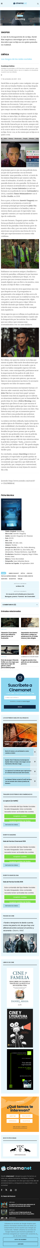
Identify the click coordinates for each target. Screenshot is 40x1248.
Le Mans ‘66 (20, 586)
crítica (23, 573)
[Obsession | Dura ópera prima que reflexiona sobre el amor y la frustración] (10, 622)
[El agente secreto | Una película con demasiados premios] (30, 650)
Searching (4, 579)
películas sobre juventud (25, 576)
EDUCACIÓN (26, 1116)
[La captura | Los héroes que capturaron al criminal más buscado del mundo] (4, 1205)
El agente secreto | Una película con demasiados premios (29, 662)
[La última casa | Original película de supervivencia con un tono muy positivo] (4, 1212)
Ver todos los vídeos (11, 824)
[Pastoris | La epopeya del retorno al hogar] (20, 735)
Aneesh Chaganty (14, 573)
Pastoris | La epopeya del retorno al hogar (18, 743)
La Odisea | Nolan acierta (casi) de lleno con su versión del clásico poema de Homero (18, 781)
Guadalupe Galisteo (8, 66)
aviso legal (26, 701)
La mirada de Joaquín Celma (29, 656)
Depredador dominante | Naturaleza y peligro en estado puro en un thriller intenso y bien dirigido (29, 635)
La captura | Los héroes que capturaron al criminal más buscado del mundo (22, 1205)
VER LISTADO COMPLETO (20, 1127)
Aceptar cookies (20, 816)
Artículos (12, 1217)
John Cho (29, 573)
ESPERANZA (12, 1121)
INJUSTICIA (26, 1121)
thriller (20, 579)
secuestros (12, 579)
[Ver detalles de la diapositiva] (20, 1150)
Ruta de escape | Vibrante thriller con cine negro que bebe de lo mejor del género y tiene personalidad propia (10, 664)
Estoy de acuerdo (20, 1239)
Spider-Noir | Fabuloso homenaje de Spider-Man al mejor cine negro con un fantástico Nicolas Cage (18, 762)
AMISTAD (13, 1116)
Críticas (20, 16)
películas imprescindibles (8, 576)
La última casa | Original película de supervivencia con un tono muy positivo (21, 1213)
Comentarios (9, 605)
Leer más (20, 1244)
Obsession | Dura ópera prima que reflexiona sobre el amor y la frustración (9, 635)
